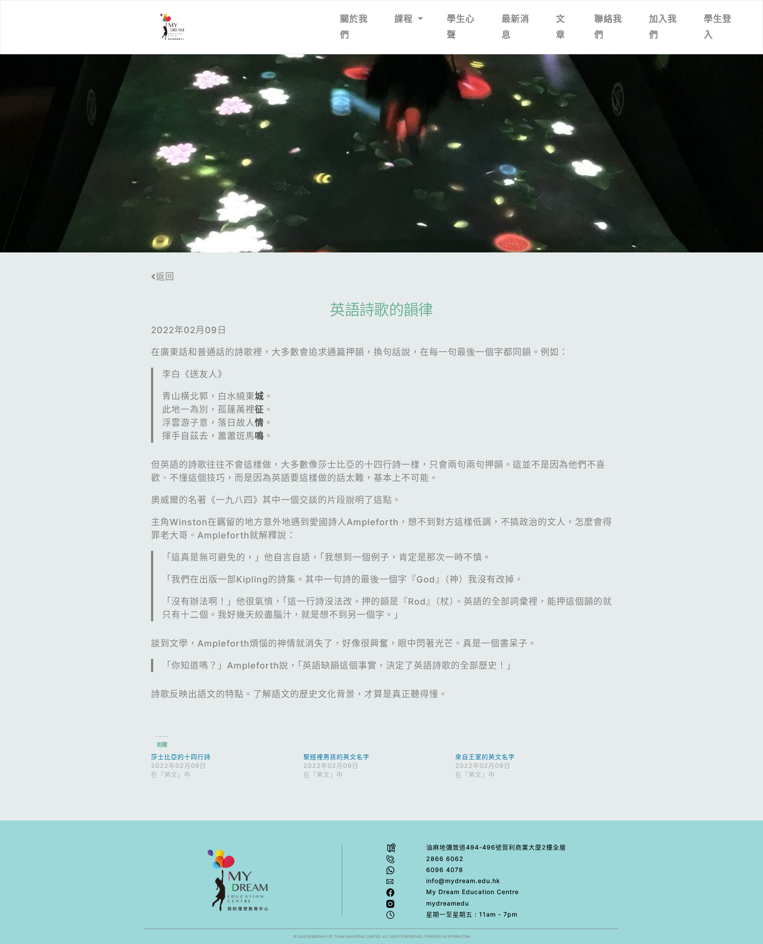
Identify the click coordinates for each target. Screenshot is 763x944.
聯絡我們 (608, 27)
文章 (560, 27)
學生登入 (718, 27)
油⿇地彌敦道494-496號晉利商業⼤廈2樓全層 (496, 847)
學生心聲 (461, 27)
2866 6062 (445, 858)
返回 (165, 276)
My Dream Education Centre (472, 891)
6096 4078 (444, 869)
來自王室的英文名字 (485, 756)
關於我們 (354, 27)
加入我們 (663, 27)
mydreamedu (447, 903)
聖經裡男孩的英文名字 (336, 756)
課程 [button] (404, 19)
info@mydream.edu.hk (463, 880)
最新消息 (515, 27)
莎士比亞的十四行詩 (181, 756)
